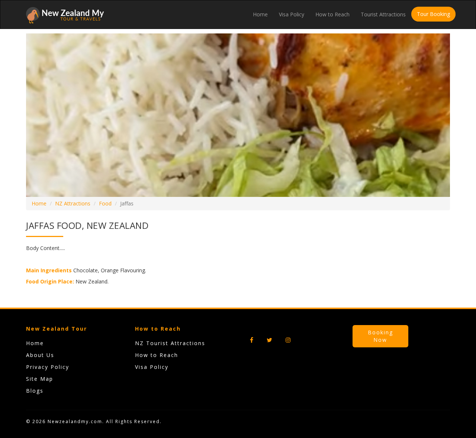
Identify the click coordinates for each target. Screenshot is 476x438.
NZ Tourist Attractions (170, 343)
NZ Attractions (72, 203)
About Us (40, 354)
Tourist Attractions (383, 14)
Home (260, 14)
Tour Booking (433, 13)
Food (105, 203)
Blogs (35, 390)
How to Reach (332, 14)
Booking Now (380, 336)
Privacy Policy (47, 366)
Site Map (39, 378)
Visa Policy (291, 14)
